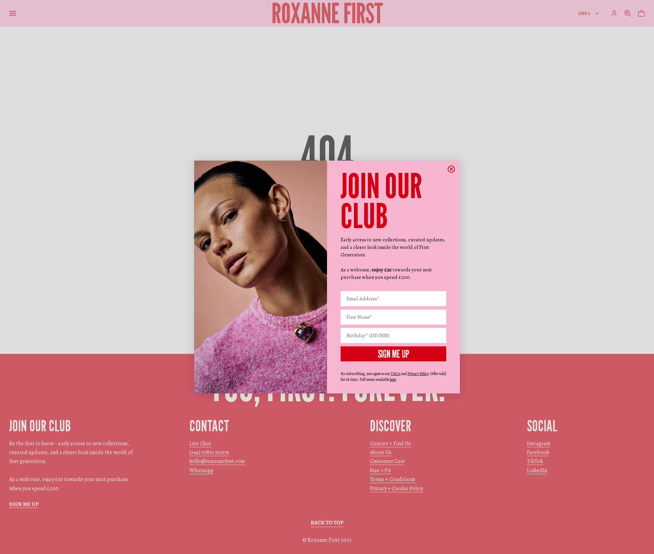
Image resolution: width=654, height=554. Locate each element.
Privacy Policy (418, 373)
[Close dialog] (451, 169)
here (393, 379)
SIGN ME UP (393, 354)
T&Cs (395, 373)
